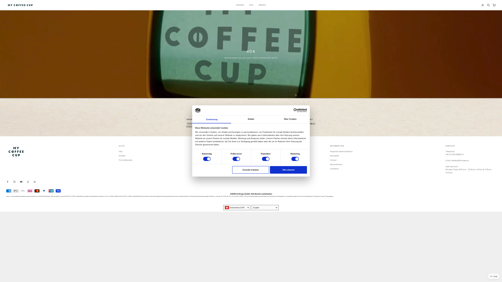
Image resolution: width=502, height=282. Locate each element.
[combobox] (236, 207)
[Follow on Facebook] (7, 181)
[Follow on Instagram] (14, 181)
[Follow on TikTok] (28, 181)
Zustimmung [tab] (212, 119)
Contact (333, 160)
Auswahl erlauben (250, 170)
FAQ (120, 151)
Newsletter (334, 156)
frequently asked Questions (341, 151)
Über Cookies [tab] (290, 119)
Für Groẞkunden (125, 160)
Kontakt (122, 156)
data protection (336, 164)
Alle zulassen (288, 170)
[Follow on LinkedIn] (34, 181)
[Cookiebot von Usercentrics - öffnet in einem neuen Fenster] (295, 110)
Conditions (334, 169)
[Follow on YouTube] (21, 181)
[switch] (236, 159)
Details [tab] (251, 119)
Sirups (262, 5)
